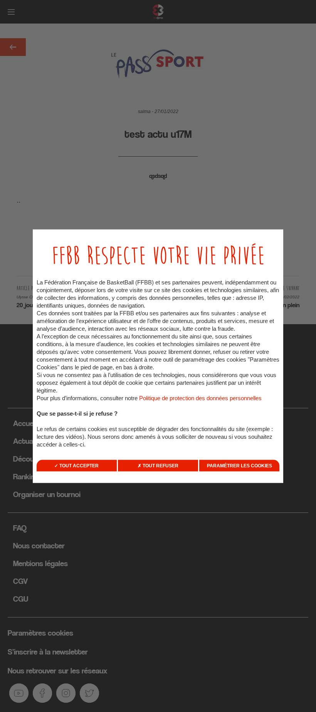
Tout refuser (159, 465)
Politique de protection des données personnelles (200, 397)
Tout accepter (78, 465)
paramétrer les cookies (239, 465)
